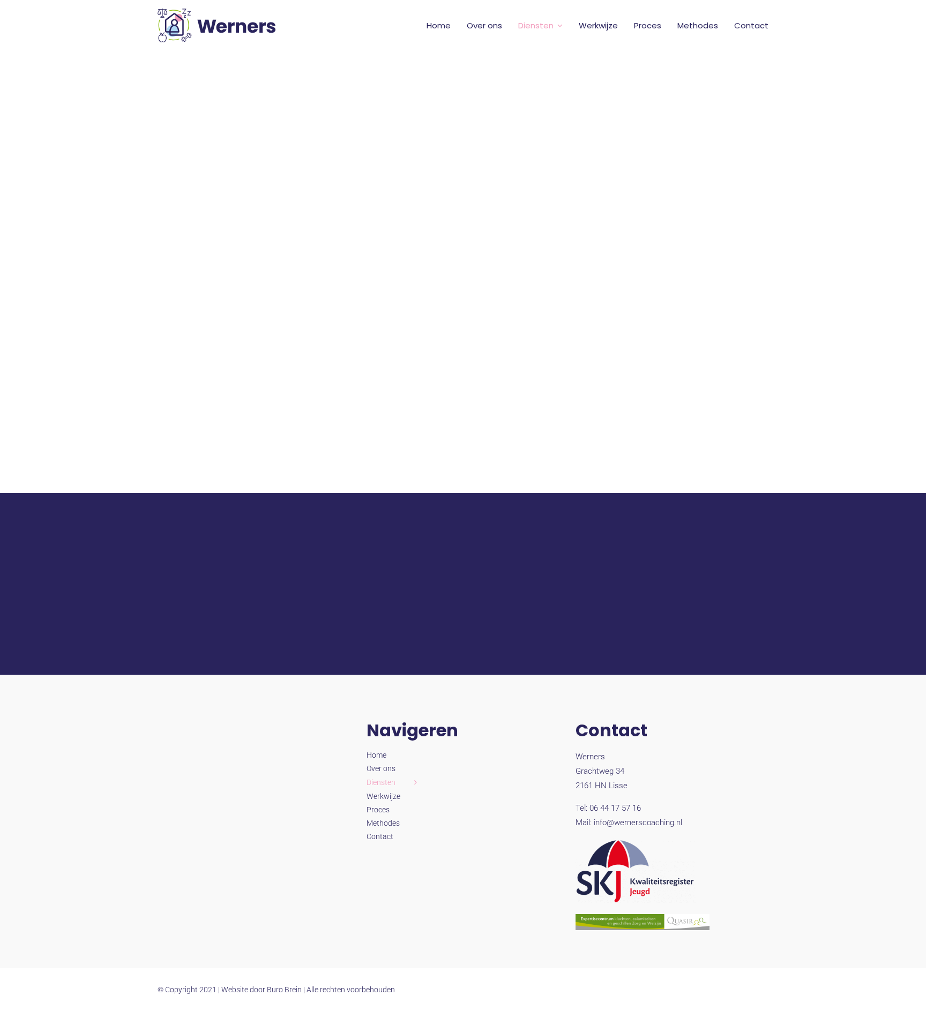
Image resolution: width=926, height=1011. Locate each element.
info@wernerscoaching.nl (638, 822)
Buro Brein (284, 989)
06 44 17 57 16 (615, 808)
